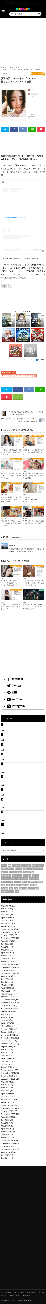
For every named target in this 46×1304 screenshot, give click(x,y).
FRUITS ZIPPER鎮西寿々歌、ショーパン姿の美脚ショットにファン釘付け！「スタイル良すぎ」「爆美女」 (24, 779)
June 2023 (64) (7, 1017)
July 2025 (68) (7, 944)
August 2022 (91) (8, 1046)
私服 (15, 888)
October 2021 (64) (9, 1076)
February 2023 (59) (9, 1029)
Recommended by (29, 360)
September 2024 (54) (10, 973)
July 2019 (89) (7, 1155)
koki (22, 865)
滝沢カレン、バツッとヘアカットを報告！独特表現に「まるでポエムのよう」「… (33, 499)
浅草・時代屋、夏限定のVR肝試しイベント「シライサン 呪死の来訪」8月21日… (32, 606)
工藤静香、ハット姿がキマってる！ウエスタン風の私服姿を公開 (33, 452)
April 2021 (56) (7, 1093)
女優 (3, 885)
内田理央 (40, 882)
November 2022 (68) (10, 1038)
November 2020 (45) (10, 1108)
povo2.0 (40, 865)
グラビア (36, 875)
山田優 (9, 885)
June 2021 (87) (7, 1087)
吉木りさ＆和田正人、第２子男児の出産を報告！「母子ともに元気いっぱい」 (11, 499)
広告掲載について (32, 1292)
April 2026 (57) (7, 917)
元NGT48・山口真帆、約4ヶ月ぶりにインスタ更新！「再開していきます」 (11, 476)
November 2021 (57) (10, 1073)
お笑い (26, 869)
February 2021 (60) (9, 1099)
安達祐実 (33, 376)
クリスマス (27, 875)
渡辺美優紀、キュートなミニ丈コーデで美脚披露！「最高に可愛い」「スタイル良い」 (24, 790)
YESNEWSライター (19, 1292)
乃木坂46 (32, 882)
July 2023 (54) (7, 1014)
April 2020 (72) (7, 1128)
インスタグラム (8, 376)
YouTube (17, 699)
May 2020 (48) (7, 1126)
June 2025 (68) (7, 947)
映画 (27, 885)
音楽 (16, 891)
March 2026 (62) (8, 920)
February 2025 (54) (9, 958)
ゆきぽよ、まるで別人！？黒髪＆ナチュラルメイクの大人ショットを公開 (11, 452)
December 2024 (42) (10, 964)
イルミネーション (15, 872)
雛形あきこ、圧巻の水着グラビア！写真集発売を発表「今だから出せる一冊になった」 (24, 736)
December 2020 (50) (10, 1105)
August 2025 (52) (8, 941)
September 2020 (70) (10, 1114)
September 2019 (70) (10, 1149)
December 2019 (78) (10, 1140)
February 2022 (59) (9, 1064)
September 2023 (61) (10, 1008)
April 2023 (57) (7, 1023)
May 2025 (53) (7, 950)
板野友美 (5, 888)
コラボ (4, 878)
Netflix (28, 865)
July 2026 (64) (7, 908)
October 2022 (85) (9, 1040)
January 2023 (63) (8, 1032)
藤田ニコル (23, 888)
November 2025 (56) (10, 932)
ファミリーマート (22, 878)
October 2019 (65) (9, 1146)
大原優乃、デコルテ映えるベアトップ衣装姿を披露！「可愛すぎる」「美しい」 (11, 606)
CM (9, 865)
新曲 (22, 885)
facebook (17, 679)
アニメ (40, 869)
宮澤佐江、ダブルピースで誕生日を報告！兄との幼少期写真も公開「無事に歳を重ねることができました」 (24, 815)
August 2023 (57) (8, 1011)
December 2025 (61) (10, 929)
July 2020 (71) (7, 1120)
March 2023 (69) (8, 1026)
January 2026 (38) (8, 926)
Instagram (18, 706)
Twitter (16, 685)
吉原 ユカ (13, 545)
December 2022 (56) (10, 1035)
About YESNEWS (6, 1292)
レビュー (17, 882)
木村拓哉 (34, 885)
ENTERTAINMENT (9, 372)
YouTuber (18, 869)
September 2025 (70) (10, 938)
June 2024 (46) (7, 982)
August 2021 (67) (8, 1082)
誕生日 (31, 888)
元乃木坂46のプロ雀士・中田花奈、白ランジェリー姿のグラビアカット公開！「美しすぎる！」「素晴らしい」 (24, 827)
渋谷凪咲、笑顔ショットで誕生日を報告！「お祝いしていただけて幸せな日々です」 (33, 583)
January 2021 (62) (8, 1102)
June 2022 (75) (7, 1052)
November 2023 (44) (10, 1002)
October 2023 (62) (9, 1005)
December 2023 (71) (10, 999)
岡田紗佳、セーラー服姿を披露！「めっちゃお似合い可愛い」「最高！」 (24, 726)
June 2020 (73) (7, 1123)
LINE (15, 692)
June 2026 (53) (7, 911)
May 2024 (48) (7, 985)
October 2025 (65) (9, 935)
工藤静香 (16, 885)
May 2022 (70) (7, 1055)
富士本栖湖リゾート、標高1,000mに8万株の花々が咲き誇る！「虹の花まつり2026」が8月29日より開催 (24, 767)
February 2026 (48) (9, 923)
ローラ (24, 882)
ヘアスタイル (21, 376)
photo (34, 865)
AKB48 (4, 865)
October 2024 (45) (9, 970)
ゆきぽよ (33, 869)
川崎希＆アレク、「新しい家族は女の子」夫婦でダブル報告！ (33, 522)
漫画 (11, 888)
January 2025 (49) (8, 961)
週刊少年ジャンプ (7, 891)
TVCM (4, 869)
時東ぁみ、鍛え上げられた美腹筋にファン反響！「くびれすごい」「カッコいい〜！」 (24, 755)
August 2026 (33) (8, 906)
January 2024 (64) (8, 996)
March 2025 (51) (8, 955)
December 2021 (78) (10, 1070)
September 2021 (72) (10, 1079)
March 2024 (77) (8, 991)
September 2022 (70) (10, 1043)
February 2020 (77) (9, 1134)
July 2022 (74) (7, 1049)
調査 (36, 888)
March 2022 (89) (8, 1061)
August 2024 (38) (8, 976)
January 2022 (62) (8, 1067)
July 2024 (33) (7, 979)
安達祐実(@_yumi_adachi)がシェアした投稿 (22, 250)
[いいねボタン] (4, 286)
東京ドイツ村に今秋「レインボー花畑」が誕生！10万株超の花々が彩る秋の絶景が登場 (24, 745)
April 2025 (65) (7, 952)
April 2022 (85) (7, 1058)
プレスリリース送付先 (14, 1295)
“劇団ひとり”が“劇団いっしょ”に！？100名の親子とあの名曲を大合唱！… (11, 523)
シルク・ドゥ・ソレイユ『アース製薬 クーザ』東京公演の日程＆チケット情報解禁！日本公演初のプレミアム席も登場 (24, 802)
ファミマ (11, 878)
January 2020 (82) (8, 1137)
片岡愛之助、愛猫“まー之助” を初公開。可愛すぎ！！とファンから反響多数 (33, 476)
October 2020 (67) (9, 1111)
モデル (10, 882)
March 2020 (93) (8, 1131)
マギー (4, 882)
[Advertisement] (23, 43)
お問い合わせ (26, 1295)
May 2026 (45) (7, 914)
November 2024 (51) (10, 967)
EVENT (7, 750)
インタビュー (6, 875)
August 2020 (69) (8, 1117)
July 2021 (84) (7, 1084)
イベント (5, 872)
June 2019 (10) (7, 1158)
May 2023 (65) (7, 1020)
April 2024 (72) (7, 988)
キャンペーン (17, 875)
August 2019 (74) (8, 1152)
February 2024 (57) (9, 994)
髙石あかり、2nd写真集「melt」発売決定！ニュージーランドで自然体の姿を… (11, 583)
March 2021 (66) (8, 1096)
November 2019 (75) (10, 1143)
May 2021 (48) (7, 1090)
